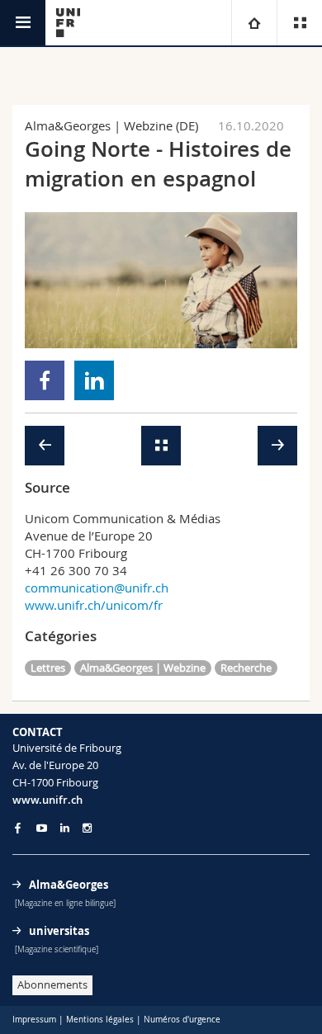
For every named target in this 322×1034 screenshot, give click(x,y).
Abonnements (52, 984)
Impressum (34, 1019)
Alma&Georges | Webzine (143, 667)
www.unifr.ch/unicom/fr (94, 605)
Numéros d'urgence (182, 1019)
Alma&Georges (68, 884)
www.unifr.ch (47, 799)
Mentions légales (100, 1019)
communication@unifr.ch (96, 587)
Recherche (246, 667)
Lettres (48, 667)
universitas (59, 930)
